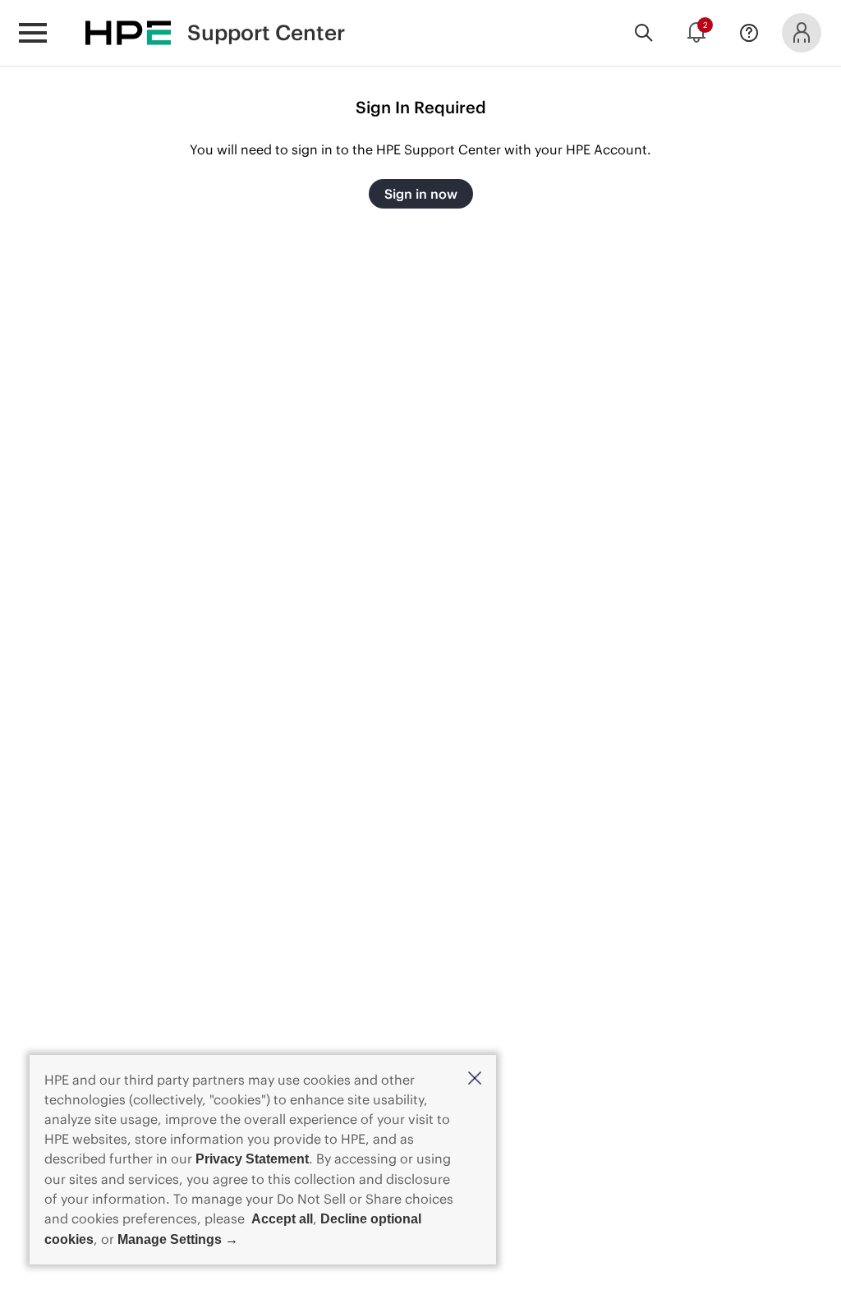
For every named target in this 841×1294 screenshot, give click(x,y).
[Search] (644, 33)
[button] (474, 1079)
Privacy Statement (252, 1159)
